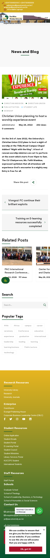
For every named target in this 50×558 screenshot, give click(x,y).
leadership (8, 342)
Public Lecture (30, 347)
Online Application (11, 435)
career (40, 325)
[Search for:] (25, 305)
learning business (11, 347)
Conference (23, 331)
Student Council (10, 450)
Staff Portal (9, 480)
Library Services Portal (13, 457)
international (40, 336)
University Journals (12, 397)
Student (7, 439)
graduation (24, 336)
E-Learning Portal (11, 446)
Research (8, 393)
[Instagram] (17, 419)
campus (28, 325)
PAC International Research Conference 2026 (16, 272)
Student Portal (10, 443)
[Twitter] (11, 419)
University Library (11, 390)
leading (22, 342)
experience (9, 336)
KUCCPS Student (11, 460)
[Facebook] (4, 419)
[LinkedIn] (30, 419)
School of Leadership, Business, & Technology (23, 497)
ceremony (8, 331)
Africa (16, 325)
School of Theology (12, 493)
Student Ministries (11, 453)
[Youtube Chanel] (24, 419)
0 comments (8, 128)
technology (9, 352)
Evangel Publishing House (15, 412)
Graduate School (11, 490)
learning (34, 342)
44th (6, 325)
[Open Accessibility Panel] (5, 280)
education (38, 331)
